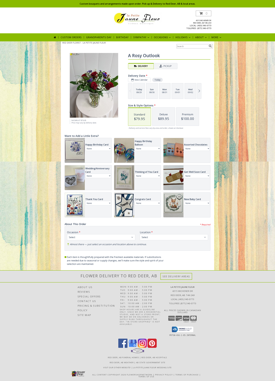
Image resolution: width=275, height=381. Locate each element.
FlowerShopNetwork (139, 374)
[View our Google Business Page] (132, 347)
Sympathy (139, 37)
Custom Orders (71, 37)
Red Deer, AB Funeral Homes (123, 357)
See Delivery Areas (176, 276)
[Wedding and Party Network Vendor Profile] (137, 352)
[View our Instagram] (142, 347)
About (199, 37)
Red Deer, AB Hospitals (154, 357)
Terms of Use (146, 376)
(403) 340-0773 (204, 25)
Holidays (181, 37)
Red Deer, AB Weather (122, 362)
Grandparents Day (98, 37)
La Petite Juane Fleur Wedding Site (152, 367)
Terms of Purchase (187, 374)
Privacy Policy (164, 374)
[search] (210, 46)
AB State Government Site (150, 362)
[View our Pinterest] (152, 347)
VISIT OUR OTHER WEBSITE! (117, 367)
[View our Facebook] (122, 347)
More (214, 37)
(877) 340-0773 (204, 28)
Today (157, 79)
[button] (203, 13)
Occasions (161, 37)
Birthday (122, 37)
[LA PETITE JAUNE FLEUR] (137, 18)
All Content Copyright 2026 (109, 374)
